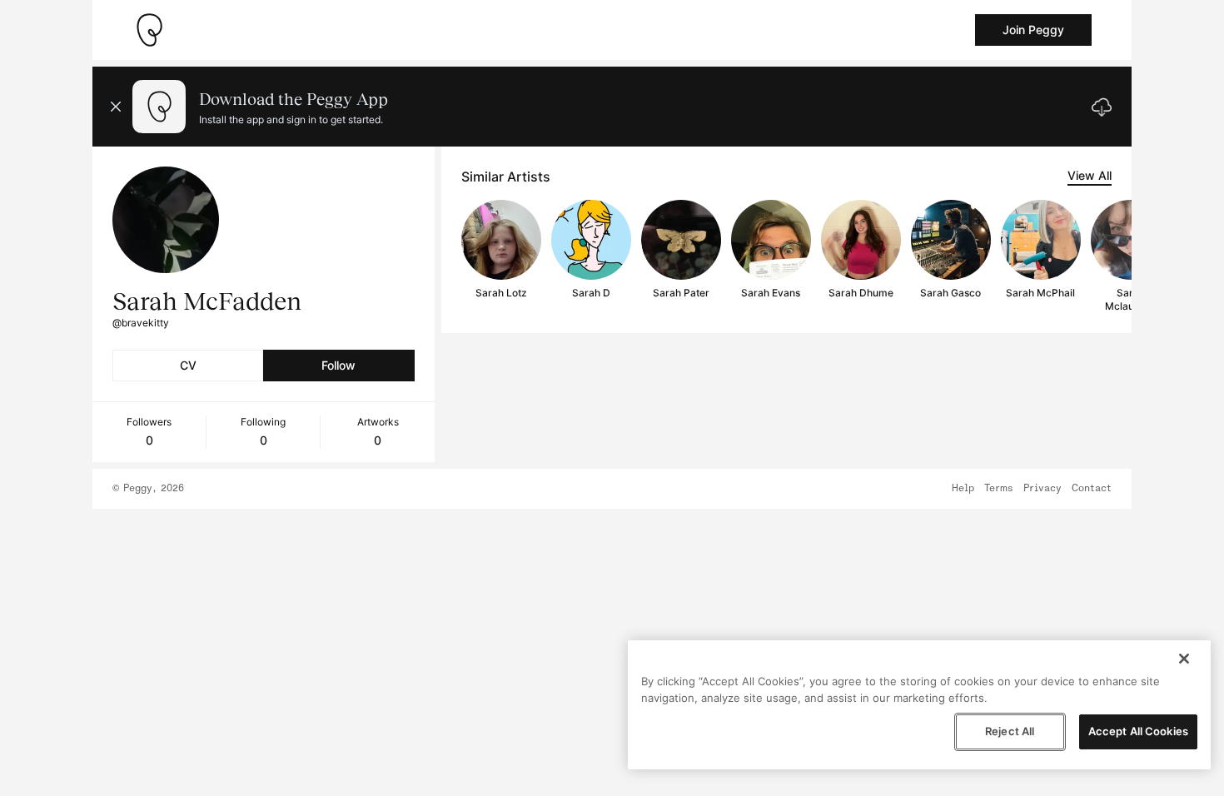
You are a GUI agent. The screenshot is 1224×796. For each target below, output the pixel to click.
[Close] (1184, 658)
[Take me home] (149, 30)
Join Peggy (1033, 29)
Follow (338, 365)
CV (188, 365)
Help (963, 488)
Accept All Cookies (1138, 731)
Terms (998, 488)
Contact (1092, 488)
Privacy (1042, 488)
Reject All (1009, 731)
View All (1089, 175)
